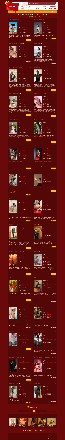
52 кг (23, 389)
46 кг (23, 25)
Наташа (36, 251)
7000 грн (24, 77)
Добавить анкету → (35, 434)
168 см (24, 202)
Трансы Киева (54, 11)
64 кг (48, 230)
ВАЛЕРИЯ (12, 224)
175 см (48, 202)
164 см (24, 228)
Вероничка (10, 438)
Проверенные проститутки (28, 11)
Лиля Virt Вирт (13, 198)
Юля (11, 383)
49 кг (48, 25)
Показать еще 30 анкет (34, 407)
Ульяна (12, 119)
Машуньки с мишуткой (40, 357)
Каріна (36, 119)
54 (47, 360)
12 (45, 411)
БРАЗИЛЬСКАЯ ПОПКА (15, 251)
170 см (48, 71)
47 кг (23, 49)
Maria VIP (22, 438)
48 (47, 280)
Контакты (50, 438)
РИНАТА (37, 198)
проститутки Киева (31, 430)
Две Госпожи (13, 357)
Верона (12, 145)
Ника (11, 67)
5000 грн (24, 129)
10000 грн (49, 314)
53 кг (48, 49)
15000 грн (25, 53)
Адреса (49, 434)
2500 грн (24, 340)
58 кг (48, 363)
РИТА (36, 93)
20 (47, 22)
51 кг (48, 125)
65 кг (23, 363)
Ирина (11, 331)
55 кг (23, 73)
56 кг (23, 230)
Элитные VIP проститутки (37, 11)
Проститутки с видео (46, 11)
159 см (24, 150)
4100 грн (24, 155)
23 (47, 386)
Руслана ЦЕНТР (23, 434)
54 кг (48, 73)
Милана (37, 383)
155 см (24, 387)
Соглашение (46, 438)
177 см (48, 228)
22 (47, 148)
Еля (36, 67)
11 (42, 411)
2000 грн (24, 314)
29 (47, 70)
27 (47, 46)
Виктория (37, 277)
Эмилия (37, 43)
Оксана (36, 331)
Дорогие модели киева (15, 19)
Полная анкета (29, 39)
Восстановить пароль (51, 3)
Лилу (36, 224)
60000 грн (25, 29)
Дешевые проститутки (19, 11)
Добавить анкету (34, 3)
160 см (24, 335)
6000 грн (49, 29)
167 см (24, 71)
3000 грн (49, 53)
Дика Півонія (13, 277)
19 (47, 122)
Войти (42, 3)
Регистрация (45, 3)
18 (47, 96)
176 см (24, 309)
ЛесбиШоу (12, 43)
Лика (36, 145)
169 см (24, 361)
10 (39, 411)
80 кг (23, 283)
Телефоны (46, 434)
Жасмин (37, 19)
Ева (11, 93)
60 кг (48, 99)
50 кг (23, 125)
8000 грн (49, 129)
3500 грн (24, 233)
